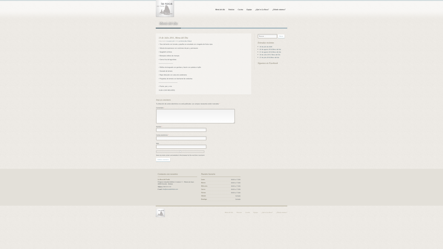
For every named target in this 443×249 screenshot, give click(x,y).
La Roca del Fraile (185, 41)
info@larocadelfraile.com (170, 189)
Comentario (160, 108)
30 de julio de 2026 (266, 47)
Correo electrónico (162, 135)
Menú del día (220, 9)
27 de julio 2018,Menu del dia (269, 57)
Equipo (249, 9)
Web (157, 143)
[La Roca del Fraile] (165, 8)
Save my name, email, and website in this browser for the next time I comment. (180, 155)
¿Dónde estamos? (279, 9)
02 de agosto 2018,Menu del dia (270, 49)
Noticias (231, 9)
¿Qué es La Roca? (262, 9)
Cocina (240, 9)
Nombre (159, 126)
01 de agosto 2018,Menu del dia (270, 52)
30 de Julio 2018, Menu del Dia (270, 54)
